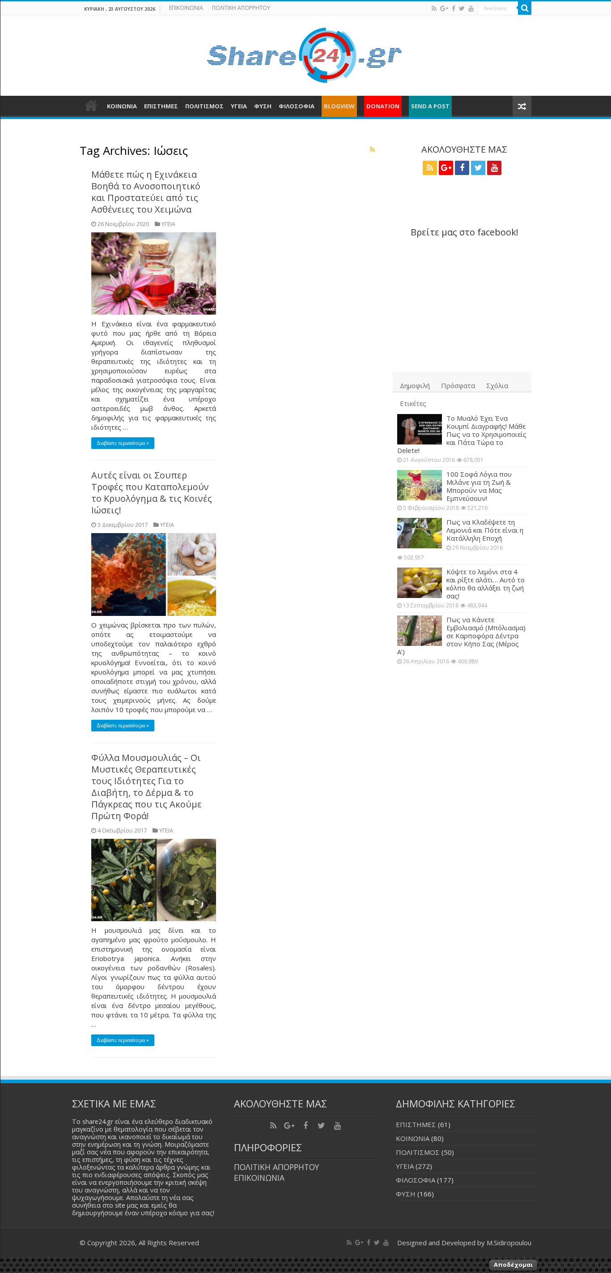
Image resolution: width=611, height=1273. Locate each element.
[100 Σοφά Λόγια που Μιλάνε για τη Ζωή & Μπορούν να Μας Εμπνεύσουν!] (419, 485)
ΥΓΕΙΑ (239, 106)
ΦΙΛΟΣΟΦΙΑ (296, 106)
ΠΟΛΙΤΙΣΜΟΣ (204, 106)
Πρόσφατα (458, 385)
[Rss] (434, 8)
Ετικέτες (413, 403)
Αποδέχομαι (513, 1264)
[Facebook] (453, 8)
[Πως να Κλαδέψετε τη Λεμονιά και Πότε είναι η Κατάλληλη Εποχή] (419, 533)
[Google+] (444, 8)
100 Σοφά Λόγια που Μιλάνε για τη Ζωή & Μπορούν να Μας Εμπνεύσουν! (479, 486)
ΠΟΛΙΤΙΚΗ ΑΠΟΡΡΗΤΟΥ (241, 8)
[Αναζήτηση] (524, 8)
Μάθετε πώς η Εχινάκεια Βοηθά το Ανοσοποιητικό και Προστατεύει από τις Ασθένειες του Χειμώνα (145, 191)
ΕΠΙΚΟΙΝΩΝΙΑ (186, 8)
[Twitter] (462, 8)
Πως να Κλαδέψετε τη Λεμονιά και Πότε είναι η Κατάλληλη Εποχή (484, 530)
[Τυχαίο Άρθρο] (522, 106)
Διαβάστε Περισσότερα (575, 1264)
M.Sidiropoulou (509, 1242)
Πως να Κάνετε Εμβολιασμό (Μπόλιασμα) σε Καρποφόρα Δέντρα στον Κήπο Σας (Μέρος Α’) (461, 635)
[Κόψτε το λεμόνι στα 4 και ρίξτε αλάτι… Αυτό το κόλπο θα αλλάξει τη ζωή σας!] (419, 583)
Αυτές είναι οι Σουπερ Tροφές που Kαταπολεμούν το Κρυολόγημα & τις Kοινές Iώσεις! (151, 492)
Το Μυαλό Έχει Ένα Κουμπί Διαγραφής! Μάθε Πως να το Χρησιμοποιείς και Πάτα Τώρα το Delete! (461, 434)
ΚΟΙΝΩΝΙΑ (122, 106)
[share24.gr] (305, 53)
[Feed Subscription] (372, 149)
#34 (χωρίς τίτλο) (91, 105)
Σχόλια (497, 385)
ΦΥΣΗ (263, 106)
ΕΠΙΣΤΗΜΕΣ (161, 106)
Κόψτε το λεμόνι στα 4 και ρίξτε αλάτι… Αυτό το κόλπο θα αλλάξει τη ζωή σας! (485, 583)
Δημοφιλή (415, 385)
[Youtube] (471, 8)
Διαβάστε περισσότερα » (123, 443)
